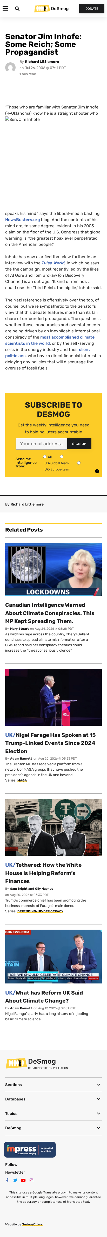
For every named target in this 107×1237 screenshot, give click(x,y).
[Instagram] (31, 1180)
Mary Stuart (19, 628)
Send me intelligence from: (26, 462)
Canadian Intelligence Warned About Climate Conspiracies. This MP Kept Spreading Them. (50, 613)
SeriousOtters (32, 1224)
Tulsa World (53, 262)
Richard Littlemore (42, 62)
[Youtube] (23, 1180)
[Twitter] (15, 1180)
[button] (53, 1084)
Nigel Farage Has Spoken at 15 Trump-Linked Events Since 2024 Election (50, 743)
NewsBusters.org (22, 219)
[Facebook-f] (7, 1180)
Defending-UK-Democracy (40, 911)
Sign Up (79, 444)
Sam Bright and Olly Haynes (31, 888)
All (50, 457)
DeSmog (60, 8)
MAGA (22, 780)
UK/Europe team (57, 469)
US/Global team (56, 463)
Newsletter (15, 1172)
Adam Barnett (21, 758)
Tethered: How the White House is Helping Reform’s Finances (43, 873)
